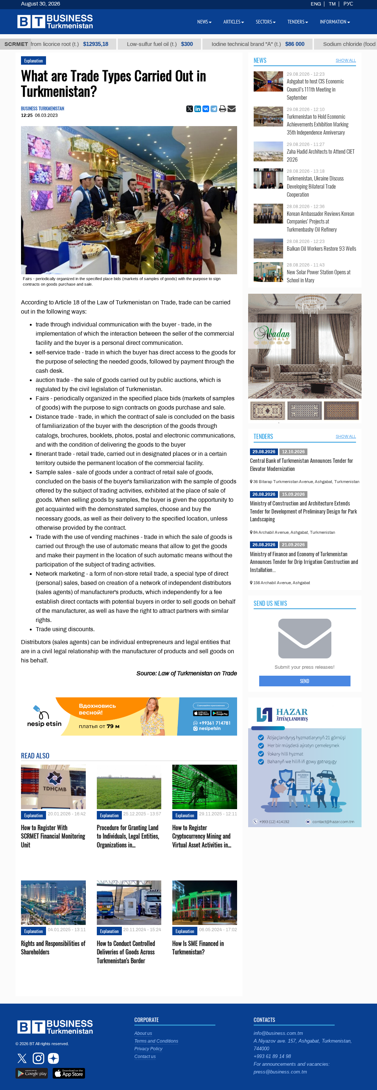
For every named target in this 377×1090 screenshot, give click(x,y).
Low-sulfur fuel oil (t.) (125, 44)
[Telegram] (214, 109)
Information (333, 21)
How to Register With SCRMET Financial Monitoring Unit (53, 836)
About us (143, 1033)
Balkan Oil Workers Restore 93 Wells (321, 248)
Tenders (263, 436)
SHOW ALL (346, 60)
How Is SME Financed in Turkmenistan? (198, 947)
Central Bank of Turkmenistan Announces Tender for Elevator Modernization (301, 464)
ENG (316, 4)
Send (304, 681)
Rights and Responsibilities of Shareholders (53, 947)
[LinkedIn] (197, 109)
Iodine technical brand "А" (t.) (223, 44)
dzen (52, 1058)
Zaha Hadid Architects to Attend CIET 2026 (321, 155)
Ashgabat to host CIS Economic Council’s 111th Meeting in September (315, 89)
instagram (37, 1058)
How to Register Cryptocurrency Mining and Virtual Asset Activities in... (201, 836)
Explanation (33, 60)
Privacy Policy (148, 1048)
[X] (189, 109)
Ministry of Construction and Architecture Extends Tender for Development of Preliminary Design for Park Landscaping (303, 511)
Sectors (264, 21)
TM (332, 4)
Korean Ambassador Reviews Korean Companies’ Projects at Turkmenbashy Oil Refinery (320, 221)
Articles (231, 21)
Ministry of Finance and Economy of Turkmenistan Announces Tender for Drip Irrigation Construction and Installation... (304, 561)
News (260, 60)
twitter (22, 1058)
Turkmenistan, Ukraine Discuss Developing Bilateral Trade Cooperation (315, 186)
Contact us (145, 1056)
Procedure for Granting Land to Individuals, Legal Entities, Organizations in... (128, 836)
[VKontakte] (205, 109)
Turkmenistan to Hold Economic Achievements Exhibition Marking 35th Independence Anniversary (317, 124)
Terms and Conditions (156, 1041)
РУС (348, 4)
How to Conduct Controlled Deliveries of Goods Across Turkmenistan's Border (126, 952)
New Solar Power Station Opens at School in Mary (318, 276)
